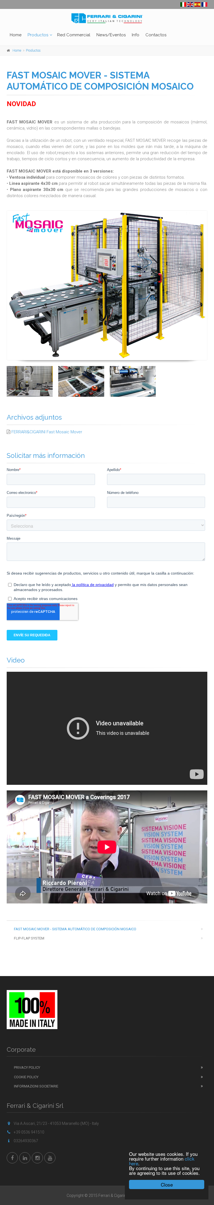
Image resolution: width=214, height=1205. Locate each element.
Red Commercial (73, 34)
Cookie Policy (26, 1077)
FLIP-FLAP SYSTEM (29, 938)
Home (15, 34)
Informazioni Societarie (36, 1086)
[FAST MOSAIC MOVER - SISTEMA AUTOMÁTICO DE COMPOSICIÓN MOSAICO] (107, 285)
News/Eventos (111, 34)
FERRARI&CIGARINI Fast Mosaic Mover (46, 431)
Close (167, 1184)
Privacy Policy (27, 1067)
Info (135, 34)
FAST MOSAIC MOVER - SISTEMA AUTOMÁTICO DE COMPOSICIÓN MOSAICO (75, 929)
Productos (38, 34)
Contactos (155, 34)
